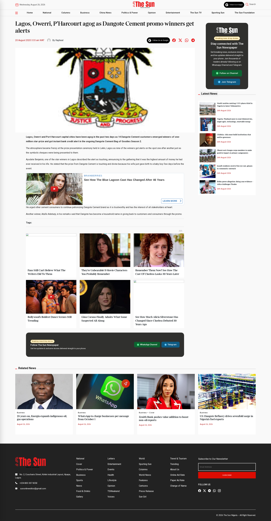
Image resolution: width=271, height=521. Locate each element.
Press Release (146, 491)
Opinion (152, 12)
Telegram (172, 344)
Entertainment (173, 12)
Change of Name (178, 485)
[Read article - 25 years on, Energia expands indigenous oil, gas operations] (44, 391)
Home (30, 12)
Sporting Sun (218, 12)
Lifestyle (112, 480)
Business (84, 12)
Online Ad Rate (177, 475)
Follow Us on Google (236, 5)
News (79, 485)
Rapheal (59, 40)
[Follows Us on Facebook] (174, 40)
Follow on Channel (229, 73)
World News (145, 475)
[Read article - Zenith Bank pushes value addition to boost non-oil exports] (166, 391)
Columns (65, 12)
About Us (174, 469)
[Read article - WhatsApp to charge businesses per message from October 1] (105, 391)
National (47, 12)
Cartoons (143, 485)
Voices (111, 496)
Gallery (79, 496)
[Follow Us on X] (204, 490)
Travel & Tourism (178, 458)
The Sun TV (196, 12)
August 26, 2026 (23, 424)
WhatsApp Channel (148, 344)
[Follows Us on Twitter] (180, 40)
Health (111, 475)
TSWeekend (114, 491)
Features (143, 480)
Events (111, 469)
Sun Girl (142, 496)
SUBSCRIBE (227, 475)
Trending (174, 464)
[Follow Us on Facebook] (199, 490)
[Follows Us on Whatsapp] (186, 40)
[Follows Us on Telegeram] (193, 40)
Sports (79, 480)
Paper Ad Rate (177, 480)
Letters (111, 458)
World (142, 458)
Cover (151, 413)
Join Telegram (229, 82)
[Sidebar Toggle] (16, 13)
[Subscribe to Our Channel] (209, 490)
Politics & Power (130, 12)
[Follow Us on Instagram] (219, 490)
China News (105, 12)
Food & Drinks (83, 491)
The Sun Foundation (245, 12)
